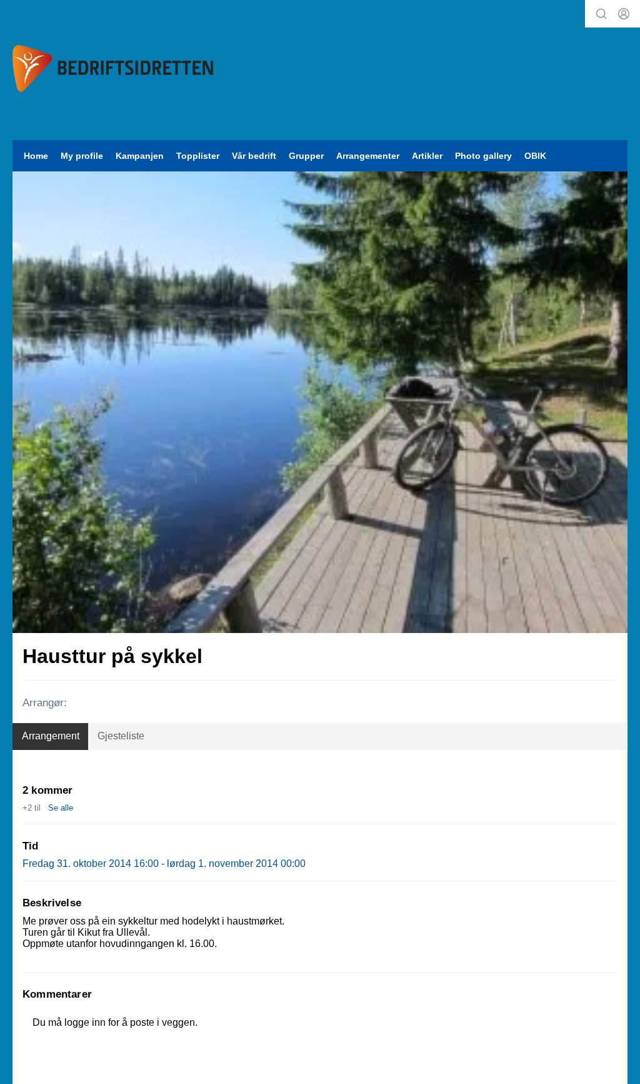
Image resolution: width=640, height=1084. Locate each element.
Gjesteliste (121, 736)
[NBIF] (112, 68)
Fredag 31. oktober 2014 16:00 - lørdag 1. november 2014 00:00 (164, 863)
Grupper (306, 156)
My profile (82, 156)
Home (36, 156)
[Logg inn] (623, 14)
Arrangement (50, 736)
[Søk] (601, 14)
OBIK (535, 156)
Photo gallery (483, 156)
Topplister (197, 156)
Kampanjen (140, 156)
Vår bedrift (254, 156)
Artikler (427, 156)
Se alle (60, 808)
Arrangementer (367, 156)
